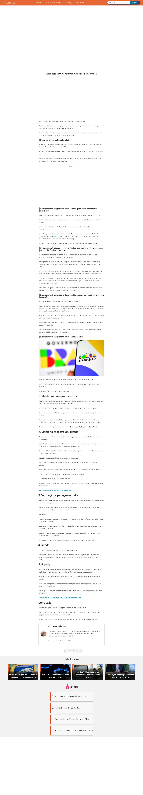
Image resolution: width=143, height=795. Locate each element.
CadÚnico (54, 236)
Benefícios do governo (73, 651)
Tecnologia (68, 2)
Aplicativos (38, 2)
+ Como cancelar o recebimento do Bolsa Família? (55, 490)
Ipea (40, 273)
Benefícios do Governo (53, 2)
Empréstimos (80, 2)
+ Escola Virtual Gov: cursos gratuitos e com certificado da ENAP (60, 597)
